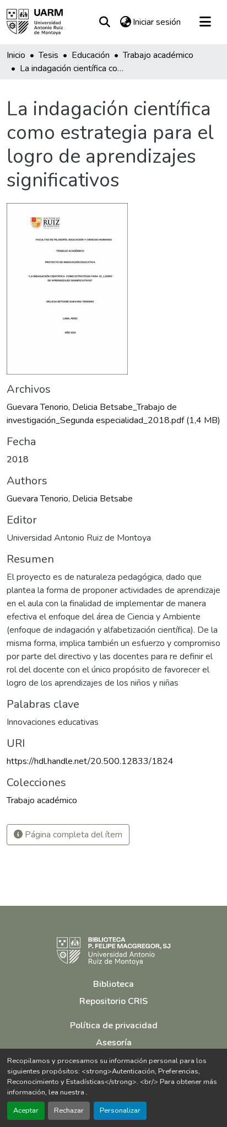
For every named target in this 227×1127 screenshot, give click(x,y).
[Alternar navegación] (205, 22)
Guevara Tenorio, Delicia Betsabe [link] (70, 499)
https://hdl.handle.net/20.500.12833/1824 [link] (90, 761)
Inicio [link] (16, 55)
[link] (113, 413)
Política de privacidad (114, 1025)
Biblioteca (113, 984)
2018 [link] (18, 459)
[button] (35, 22)
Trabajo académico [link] (158, 55)
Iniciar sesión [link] (157, 22)
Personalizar (120, 1110)
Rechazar (69, 1110)
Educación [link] (91, 55)
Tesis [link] (48, 55)
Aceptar (26, 1110)
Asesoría (114, 1043)
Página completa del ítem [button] (72, 835)
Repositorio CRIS (113, 1001)
